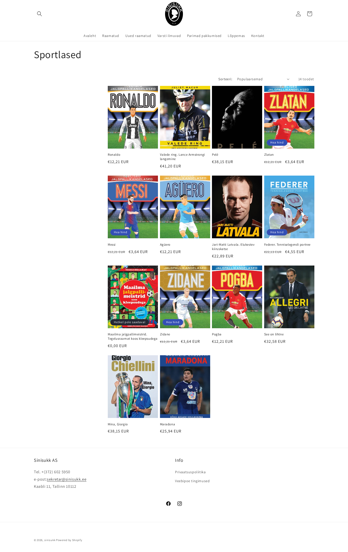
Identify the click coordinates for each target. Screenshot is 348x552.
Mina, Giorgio (118, 424)
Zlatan (269, 155)
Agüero (165, 245)
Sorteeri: (225, 79)
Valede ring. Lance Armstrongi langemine (182, 157)
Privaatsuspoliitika (190, 472)
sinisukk (50, 540)
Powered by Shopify (69, 540)
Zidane (165, 334)
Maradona (167, 424)
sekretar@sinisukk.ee (66, 479)
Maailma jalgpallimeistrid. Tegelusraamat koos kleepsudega (133, 336)
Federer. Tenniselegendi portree (287, 245)
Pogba (217, 334)
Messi (112, 245)
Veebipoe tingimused (192, 481)
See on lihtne (274, 334)
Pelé (215, 155)
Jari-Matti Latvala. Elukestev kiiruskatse (233, 247)
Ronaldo (114, 155)
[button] (39, 13)
